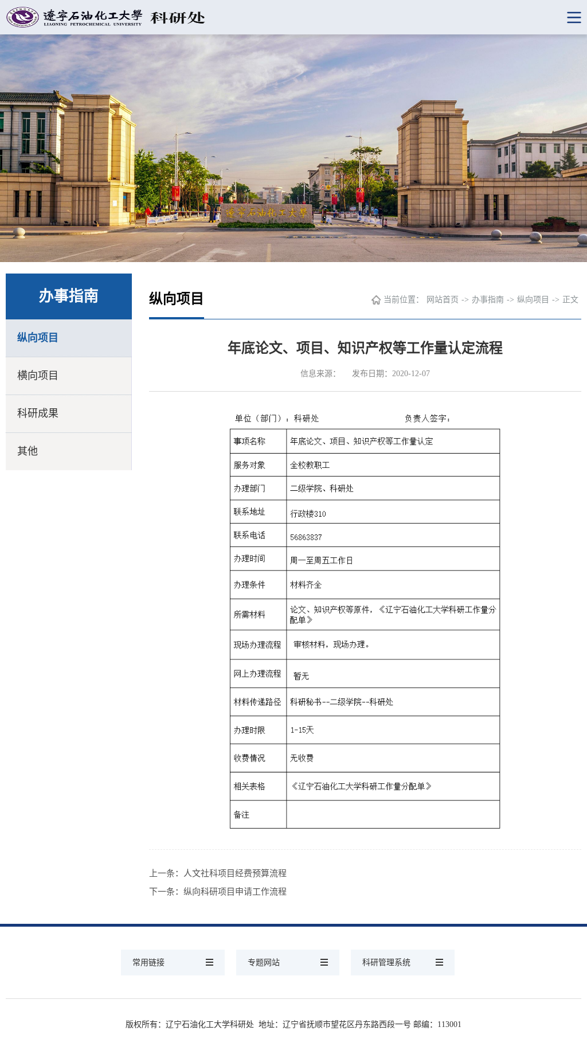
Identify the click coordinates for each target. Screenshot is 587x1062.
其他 (27, 451)
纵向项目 (37, 337)
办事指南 (488, 299)
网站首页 (442, 299)
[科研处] (293, 17)
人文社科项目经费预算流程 (235, 873)
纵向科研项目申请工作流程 (235, 891)
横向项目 (37, 375)
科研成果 (37, 413)
